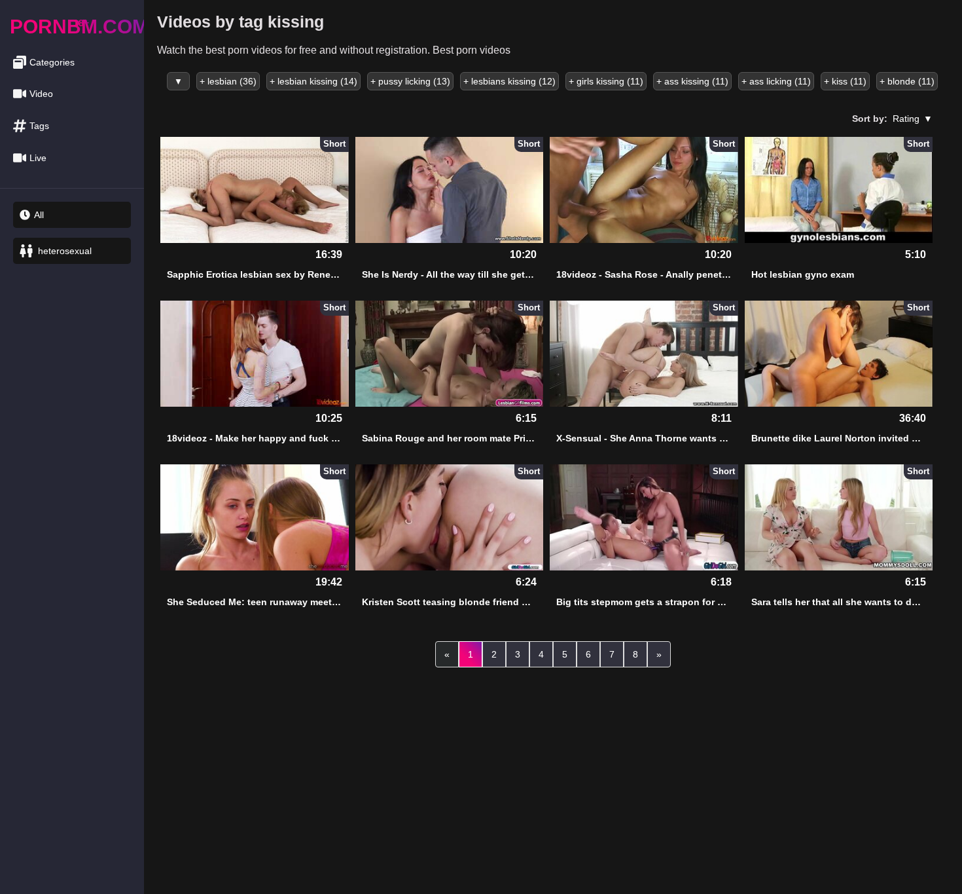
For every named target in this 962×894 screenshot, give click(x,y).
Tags (39, 126)
